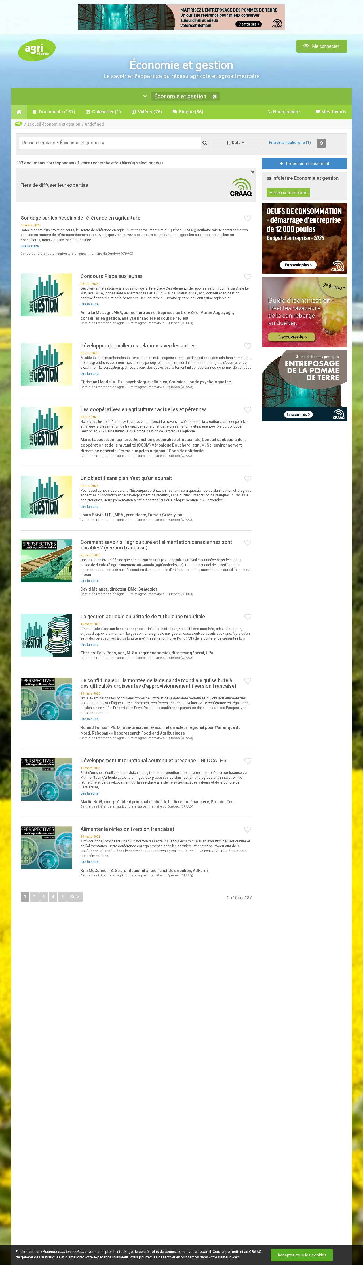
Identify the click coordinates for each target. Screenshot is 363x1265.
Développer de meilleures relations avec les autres (138, 346)
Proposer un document (307, 163)
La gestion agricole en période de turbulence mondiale (143, 616)
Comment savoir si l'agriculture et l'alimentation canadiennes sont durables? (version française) (156, 545)
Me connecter (325, 46)
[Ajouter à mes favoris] (248, 218)
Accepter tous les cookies (301, 1255)
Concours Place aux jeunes (112, 276)
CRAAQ (255, 1251)
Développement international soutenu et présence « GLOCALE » (154, 760)
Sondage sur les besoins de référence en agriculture (80, 218)
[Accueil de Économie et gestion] (19, 112)
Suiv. (75, 897)
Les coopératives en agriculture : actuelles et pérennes (144, 409)
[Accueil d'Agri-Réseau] (37, 50)
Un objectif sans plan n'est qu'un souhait (126, 478)
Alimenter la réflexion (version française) (127, 829)
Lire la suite (30, 246)
